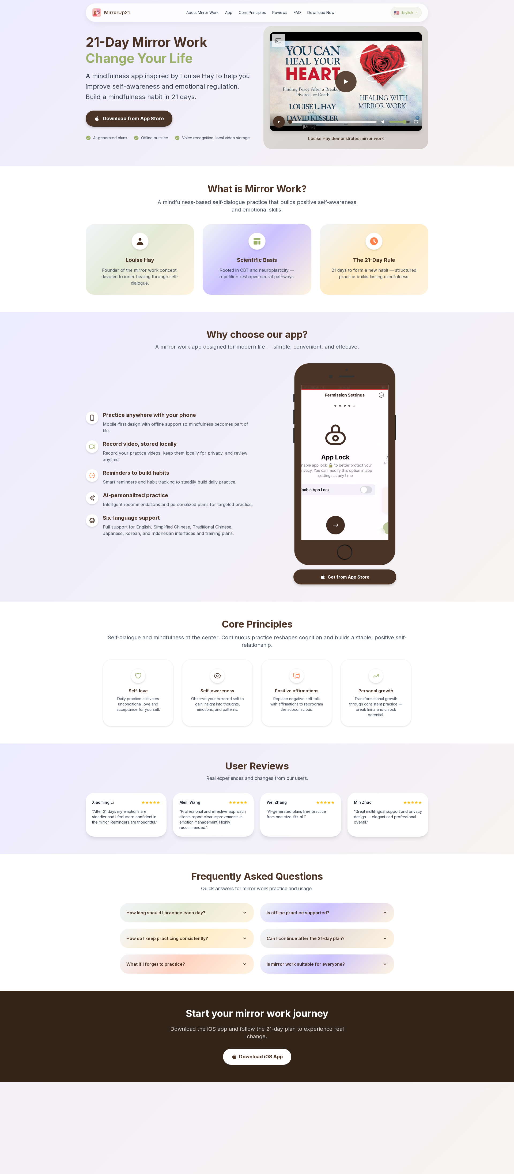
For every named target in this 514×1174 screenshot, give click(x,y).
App (228, 12)
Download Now (320, 12)
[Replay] (381, 532)
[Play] (279, 122)
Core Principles (252, 12)
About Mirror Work (202, 12)
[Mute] (383, 121)
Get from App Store (348, 577)
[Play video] (346, 81)
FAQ (297, 12)
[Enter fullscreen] (416, 121)
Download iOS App (261, 1056)
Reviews (279, 12)
